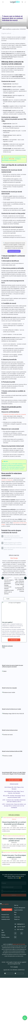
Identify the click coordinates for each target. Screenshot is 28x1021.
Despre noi (17, 919)
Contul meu (17, 917)
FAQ (15, 914)
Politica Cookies (5, 937)
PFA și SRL (11, 158)
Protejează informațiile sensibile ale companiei (14, 414)
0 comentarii (15, 22)
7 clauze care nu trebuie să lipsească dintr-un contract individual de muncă (12, 18)
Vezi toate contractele (14, 780)
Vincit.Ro (16, 966)
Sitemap (3, 935)
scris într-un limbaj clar (7, 480)
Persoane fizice (5, 914)
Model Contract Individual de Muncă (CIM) (12, 751)
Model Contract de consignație (9, 688)
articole (9, 22)
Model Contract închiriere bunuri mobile (11, 709)
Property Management (19, 907)
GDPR (2, 932)
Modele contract (7, 909)
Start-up (16, 905)
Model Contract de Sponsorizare (10, 730)
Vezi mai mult (14, 639)
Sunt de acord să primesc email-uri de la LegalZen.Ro (14, 891)
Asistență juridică (5, 919)
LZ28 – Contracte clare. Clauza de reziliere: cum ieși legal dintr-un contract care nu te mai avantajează (14, 805)
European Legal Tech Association (19, 944)
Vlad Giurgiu (14, 558)
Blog (15, 912)
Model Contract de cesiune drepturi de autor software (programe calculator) (12, 666)
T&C (2, 930)
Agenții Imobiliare (18, 910)
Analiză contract (5, 917)
